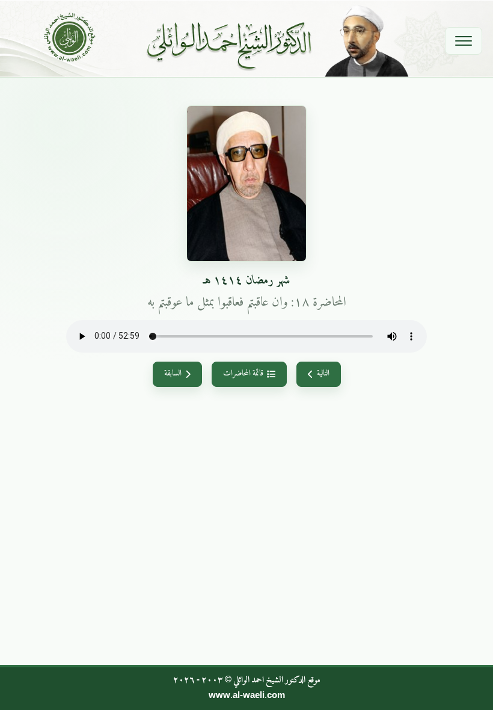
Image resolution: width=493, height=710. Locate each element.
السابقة (173, 373)
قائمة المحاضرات (243, 373)
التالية (323, 373)
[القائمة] (463, 41)
